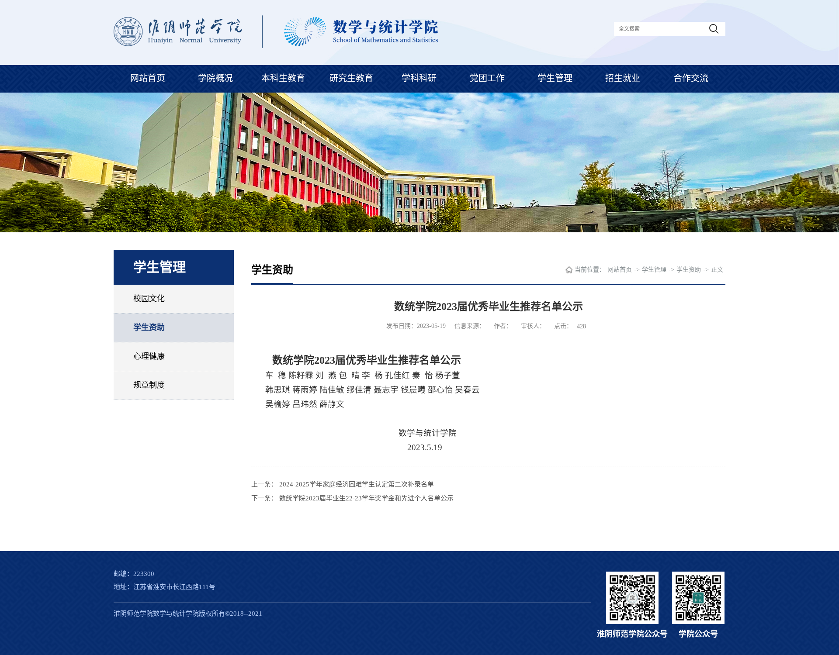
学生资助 (149, 327)
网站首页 (147, 78)
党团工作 (487, 78)
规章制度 (149, 385)
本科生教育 (283, 78)
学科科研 (419, 78)
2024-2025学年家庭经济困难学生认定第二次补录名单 (356, 484)
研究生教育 (351, 78)
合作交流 (690, 78)
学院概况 (215, 78)
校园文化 (149, 298)
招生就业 (622, 78)
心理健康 (149, 356)
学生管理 (554, 78)
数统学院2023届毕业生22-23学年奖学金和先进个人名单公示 (366, 498)
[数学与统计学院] (276, 45)
